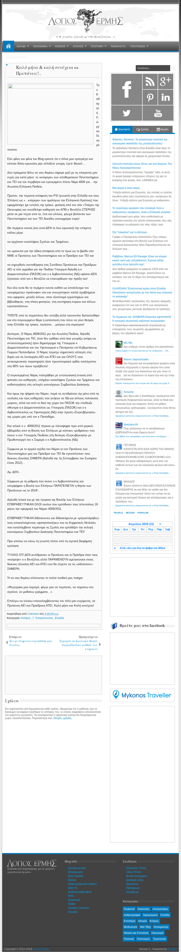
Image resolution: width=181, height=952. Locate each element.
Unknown (33, 613)
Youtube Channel (78, 907)
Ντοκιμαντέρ (161, 927)
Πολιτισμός (143, 938)
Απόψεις (26, 618)
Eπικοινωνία (75, 872)
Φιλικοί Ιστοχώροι (136, 876)
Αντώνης (129, 392)
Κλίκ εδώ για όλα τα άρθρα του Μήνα (142, 548)
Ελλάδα (59, 618)
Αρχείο (164, 129)
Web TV (72, 888)
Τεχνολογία (159, 938)
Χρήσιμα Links (134, 880)
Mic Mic (128, 342)
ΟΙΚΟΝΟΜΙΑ (40, 46)
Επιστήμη (129, 921)
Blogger (172, 949)
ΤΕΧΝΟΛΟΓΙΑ (118, 46)
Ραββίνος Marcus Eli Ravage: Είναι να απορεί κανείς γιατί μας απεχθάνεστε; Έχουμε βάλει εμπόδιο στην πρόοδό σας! (139, 260)
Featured (129, 909)
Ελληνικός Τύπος (136, 868)
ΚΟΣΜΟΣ (60, 46)
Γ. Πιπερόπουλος (43, 618)
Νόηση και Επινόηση (136, 933)
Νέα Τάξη (145, 927)
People (118, 513)
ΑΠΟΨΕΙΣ (78, 46)
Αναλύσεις (144, 909)
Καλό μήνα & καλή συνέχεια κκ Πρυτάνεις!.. (47, 70)
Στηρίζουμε (132, 892)
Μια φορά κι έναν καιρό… (127, 188)
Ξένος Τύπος (133, 872)
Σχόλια (144, 129)
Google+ (73, 911)
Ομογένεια (132, 884)
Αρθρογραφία (132, 915)
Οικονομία (157, 933)
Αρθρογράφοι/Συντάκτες (82, 884)
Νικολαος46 (131, 424)
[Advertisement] (81, 674)
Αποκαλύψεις (160, 909)
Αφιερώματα (150, 915)
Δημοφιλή (124, 129)
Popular (143, 513)
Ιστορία (142, 921)
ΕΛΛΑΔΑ (21, 46)
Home (8, 46)
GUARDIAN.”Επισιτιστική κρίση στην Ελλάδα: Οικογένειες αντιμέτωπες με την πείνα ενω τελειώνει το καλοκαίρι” (142, 292)
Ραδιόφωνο (133, 888)
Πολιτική (129, 938)
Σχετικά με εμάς (77, 868)
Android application (79, 892)
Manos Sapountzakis (136, 359)
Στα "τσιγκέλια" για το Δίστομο (129, 232)
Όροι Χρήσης (76, 876)
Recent (130, 513)
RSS (71, 896)
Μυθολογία (130, 927)
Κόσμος (154, 921)
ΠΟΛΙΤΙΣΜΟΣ (137, 46)
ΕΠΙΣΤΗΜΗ (97, 46)
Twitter (72, 903)
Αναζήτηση (174, 68)
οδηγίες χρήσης (62, 718)
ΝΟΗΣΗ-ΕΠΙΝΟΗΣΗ (16, 57)
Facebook (74, 900)
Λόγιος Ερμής (41, 949)
